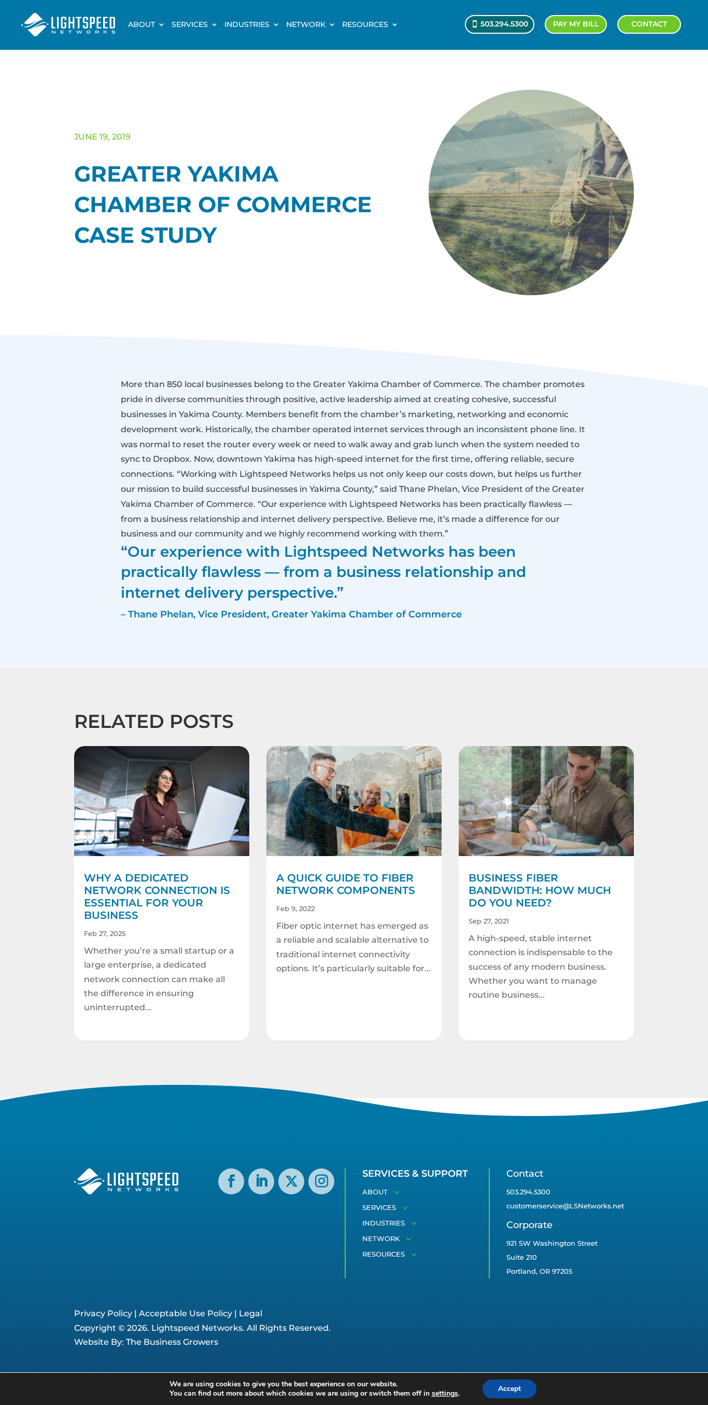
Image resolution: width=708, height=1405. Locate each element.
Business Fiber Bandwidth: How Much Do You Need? (540, 890)
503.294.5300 (504, 24)
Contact (649, 24)
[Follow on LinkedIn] (261, 1181)
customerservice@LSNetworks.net (565, 1206)
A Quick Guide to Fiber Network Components (345, 884)
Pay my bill (576, 24)
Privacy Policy (103, 1313)
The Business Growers (172, 1342)
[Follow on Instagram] (321, 1181)
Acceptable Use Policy (185, 1313)
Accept (509, 1389)
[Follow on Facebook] (231, 1181)
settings (445, 1393)
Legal (250, 1313)
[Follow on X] (291, 1181)
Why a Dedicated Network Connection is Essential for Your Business (157, 896)
